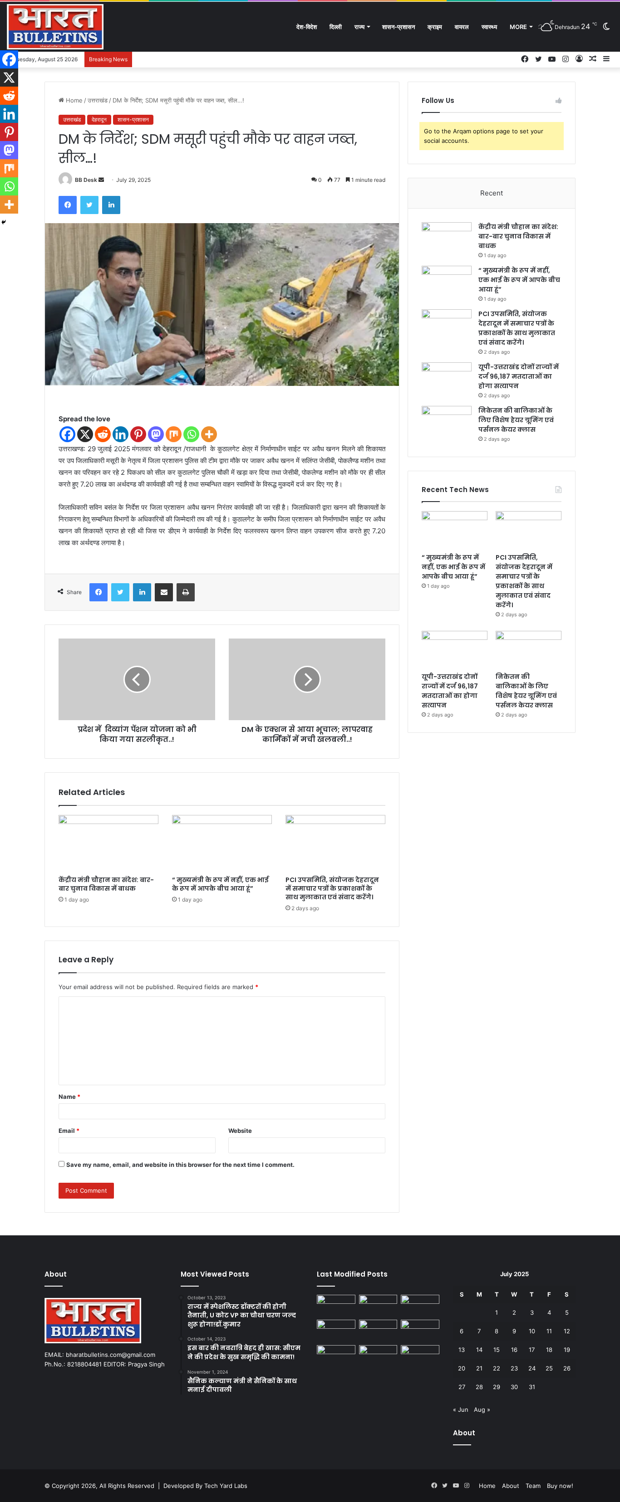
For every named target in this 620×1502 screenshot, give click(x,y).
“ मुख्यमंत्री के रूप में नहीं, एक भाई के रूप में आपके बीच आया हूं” (220, 884)
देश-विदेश (306, 26)
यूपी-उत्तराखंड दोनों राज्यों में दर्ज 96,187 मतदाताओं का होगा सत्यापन (518, 376)
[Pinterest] (138, 434)
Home (73, 100)
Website (240, 1130)
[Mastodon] (156, 434)
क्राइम (435, 26)
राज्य (359, 26)
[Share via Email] (164, 592)
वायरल (462, 26)
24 (532, 1368)
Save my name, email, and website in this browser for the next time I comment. (180, 1164)
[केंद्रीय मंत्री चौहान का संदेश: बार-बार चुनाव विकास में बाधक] (108, 843)
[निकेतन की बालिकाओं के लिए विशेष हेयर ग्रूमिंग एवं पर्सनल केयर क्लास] (447, 423)
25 (549, 1368)
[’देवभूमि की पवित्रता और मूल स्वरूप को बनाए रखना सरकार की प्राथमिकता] (336, 1356)
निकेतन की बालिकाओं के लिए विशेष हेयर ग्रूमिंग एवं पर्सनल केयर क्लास (516, 420)
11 (549, 1331)
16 (514, 1349)
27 (461, 1386)
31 (532, 1386)
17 (532, 1349)
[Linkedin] (120, 434)
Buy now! (560, 1485)
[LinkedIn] (111, 205)
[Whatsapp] (191, 434)
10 (532, 1331)
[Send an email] (101, 179)
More (518, 26)
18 (549, 1349)
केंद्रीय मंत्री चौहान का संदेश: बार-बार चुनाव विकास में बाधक (106, 884)
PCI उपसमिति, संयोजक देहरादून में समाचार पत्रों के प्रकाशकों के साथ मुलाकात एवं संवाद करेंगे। (332, 888)
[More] (209, 434)
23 (514, 1368)
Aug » (482, 1409)
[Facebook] (68, 205)
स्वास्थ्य (489, 26)
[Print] (186, 592)
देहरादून (99, 119)
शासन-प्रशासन (398, 26)
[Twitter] (89, 205)
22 (496, 1368)
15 (496, 1349)
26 (567, 1368)
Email (69, 1130)
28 (479, 1386)
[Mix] (174, 434)
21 (479, 1368)
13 (461, 1349)
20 (461, 1368)
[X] (85, 434)
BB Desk (86, 179)
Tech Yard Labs (225, 1485)
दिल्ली (336, 26)
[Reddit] (103, 434)
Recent (491, 193)
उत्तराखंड (98, 100)
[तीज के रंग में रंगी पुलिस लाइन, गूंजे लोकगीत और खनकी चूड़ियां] (378, 1356)
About (510, 1485)
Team (533, 1485)
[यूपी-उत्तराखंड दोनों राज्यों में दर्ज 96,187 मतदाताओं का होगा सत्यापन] (447, 379)
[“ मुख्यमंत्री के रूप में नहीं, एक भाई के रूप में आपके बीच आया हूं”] (222, 843)
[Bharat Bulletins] (55, 26)
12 (567, 1331)
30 (514, 1386)
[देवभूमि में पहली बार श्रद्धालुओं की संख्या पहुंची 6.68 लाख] (420, 1330)
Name (69, 1096)
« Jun (460, 1409)
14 (479, 1349)
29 (496, 1386)
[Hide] (3, 222)
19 (567, 1349)
